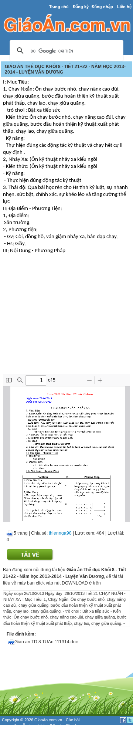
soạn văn (10, 726)
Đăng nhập (102, 6)
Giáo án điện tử (63, 726)
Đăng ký (81, 6)
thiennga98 (60, 533)
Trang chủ (59, 6)
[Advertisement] (66, 318)
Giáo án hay (12, 732)
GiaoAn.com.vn (48, 720)
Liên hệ (124, 6)
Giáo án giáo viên (41, 732)
